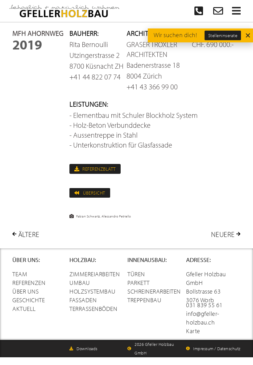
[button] (248, 35)
